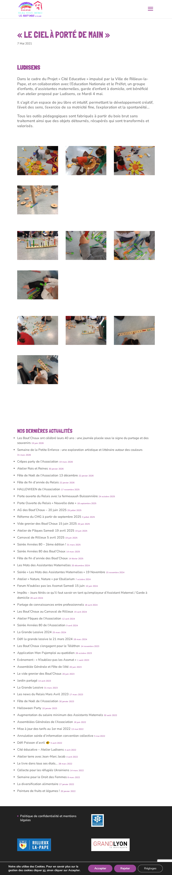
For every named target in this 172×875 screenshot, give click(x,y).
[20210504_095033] (134, 259)
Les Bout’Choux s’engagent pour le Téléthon (48, 646)
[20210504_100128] (37, 384)
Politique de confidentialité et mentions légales (48, 818)
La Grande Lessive (30, 687)
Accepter (100, 868)
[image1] (37, 259)
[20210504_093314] (37, 175)
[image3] (37, 344)
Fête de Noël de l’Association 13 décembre (47, 475)
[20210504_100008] (134, 344)
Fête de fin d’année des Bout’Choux (42, 558)
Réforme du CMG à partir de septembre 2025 (49, 517)
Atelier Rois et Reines (32, 468)
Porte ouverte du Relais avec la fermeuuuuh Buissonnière (57, 496)
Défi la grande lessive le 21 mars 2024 (45, 639)
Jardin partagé (27, 680)
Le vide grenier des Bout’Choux (39, 674)
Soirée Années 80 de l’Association (41, 625)
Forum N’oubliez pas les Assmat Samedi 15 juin (51, 586)
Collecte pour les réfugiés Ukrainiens (43, 770)
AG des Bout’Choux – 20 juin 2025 (41, 510)
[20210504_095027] (37, 299)
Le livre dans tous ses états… (37, 763)
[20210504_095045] (86, 259)
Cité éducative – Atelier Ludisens (40, 749)
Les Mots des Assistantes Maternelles (44, 565)
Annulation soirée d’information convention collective (55, 736)
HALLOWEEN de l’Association (38, 489)
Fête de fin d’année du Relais (38, 482)
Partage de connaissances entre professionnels (50, 604)
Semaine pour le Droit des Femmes (42, 777)
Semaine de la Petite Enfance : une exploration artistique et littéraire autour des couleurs (79, 450)
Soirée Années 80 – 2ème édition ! (41, 544)
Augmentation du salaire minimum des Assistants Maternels (60, 715)
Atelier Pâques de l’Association (39, 618)
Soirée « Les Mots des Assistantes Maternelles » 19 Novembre (61, 572)
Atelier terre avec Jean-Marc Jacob (41, 756)
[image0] (37, 214)
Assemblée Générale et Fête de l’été (43, 667)
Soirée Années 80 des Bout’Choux (41, 551)
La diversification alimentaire (37, 784)
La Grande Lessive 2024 (34, 632)
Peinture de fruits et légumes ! (38, 791)
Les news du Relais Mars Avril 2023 (43, 694)
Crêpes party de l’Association (37, 461)
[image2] (86, 344)
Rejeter (125, 868)
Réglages (150, 868)
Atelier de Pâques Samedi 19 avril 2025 (45, 530)
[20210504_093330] (134, 175)
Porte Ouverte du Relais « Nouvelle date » (46, 503)
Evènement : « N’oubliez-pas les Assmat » (46, 660)
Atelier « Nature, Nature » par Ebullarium (46, 579)
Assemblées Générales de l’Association (45, 722)
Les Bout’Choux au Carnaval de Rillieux (45, 611)
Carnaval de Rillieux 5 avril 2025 (40, 537)
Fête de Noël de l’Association (37, 701)
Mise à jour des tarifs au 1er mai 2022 (43, 729)
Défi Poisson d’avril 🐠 (33, 743)
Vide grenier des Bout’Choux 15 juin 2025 (47, 524)
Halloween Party (29, 708)
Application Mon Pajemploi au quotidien (46, 653)
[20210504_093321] (86, 175)
